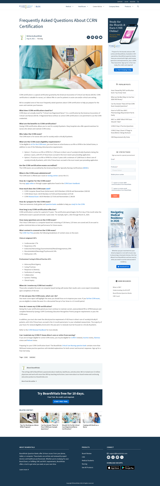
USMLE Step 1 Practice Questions (122, 126)
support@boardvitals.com (118, 453)
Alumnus (97, 338)
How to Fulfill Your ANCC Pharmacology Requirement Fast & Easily (122, 112)
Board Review (86, 453)
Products (128, 6)
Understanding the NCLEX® (121, 290)
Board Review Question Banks (122, 293)
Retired (29, 340)
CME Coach (116, 296)
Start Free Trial (61, 401)
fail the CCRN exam (93, 298)
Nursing (40, 39)
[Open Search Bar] (138, 6)
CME (83, 457)
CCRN (25, 357)
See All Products (87, 467)
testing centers (53, 176)
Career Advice (97, 6)
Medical (68, 6)
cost (48, 188)
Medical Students (88, 460)
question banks (51, 204)
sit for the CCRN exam (38, 144)
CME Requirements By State (120, 137)
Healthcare (82, 6)
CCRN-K (73, 338)
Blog (38, 6)
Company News (114, 6)
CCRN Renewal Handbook (37, 330)
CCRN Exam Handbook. (72, 183)
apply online (30, 183)
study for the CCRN (78, 204)
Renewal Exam (34, 196)
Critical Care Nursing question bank (74, 345)
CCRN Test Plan (27, 233)
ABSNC (85, 168)
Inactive (86, 338)
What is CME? (117, 287)
